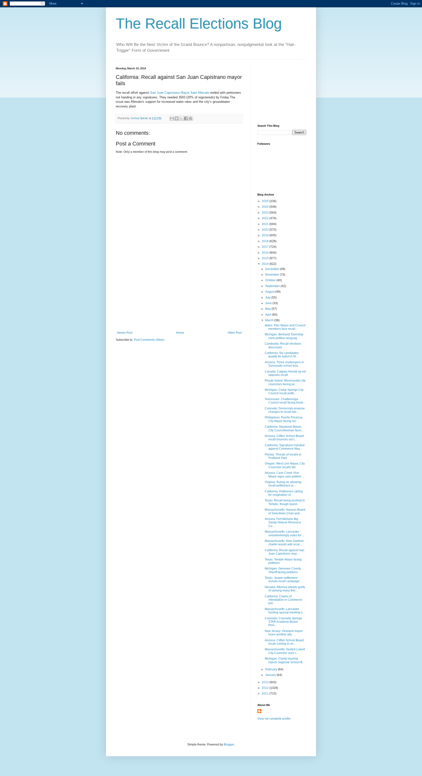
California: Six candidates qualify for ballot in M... (282, 354)
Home (180, 332)
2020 (265, 229)
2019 (265, 235)
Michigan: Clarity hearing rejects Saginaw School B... (285, 660)
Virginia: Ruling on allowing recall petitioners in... (283, 483)
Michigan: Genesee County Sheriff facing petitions (283, 570)
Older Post (235, 332)
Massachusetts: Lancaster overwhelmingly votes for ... (284, 533)
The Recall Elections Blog (199, 23)
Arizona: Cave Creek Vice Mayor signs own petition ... (284, 474)
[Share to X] (181, 118)
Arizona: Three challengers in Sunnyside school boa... (284, 364)
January (271, 675)
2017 (265, 246)
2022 (265, 218)
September (273, 286)
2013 (265, 682)
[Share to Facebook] (185, 118)
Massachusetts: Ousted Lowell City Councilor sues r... (285, 651)
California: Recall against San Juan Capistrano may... (284, 551)
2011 (265, 693)
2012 (265, 688)
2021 (265, 224)
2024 (265, 206)
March (269, 320)
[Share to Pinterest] (190, 118)
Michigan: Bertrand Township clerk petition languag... (284, 336)
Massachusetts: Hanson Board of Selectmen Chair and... (285, 511)
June (269, 303)
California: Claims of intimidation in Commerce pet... (283, 600)
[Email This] (171, 118)
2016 (265, 252)
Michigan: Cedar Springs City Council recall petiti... (284, 391)
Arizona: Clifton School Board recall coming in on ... (284, 642)
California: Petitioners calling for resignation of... (284, 493)
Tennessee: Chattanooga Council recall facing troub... (285, 400)
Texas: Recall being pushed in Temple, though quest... (285, 502)
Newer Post (124, 332)
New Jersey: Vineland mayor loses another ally (284, 632)
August (270, 291)
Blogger (229, 744)
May (268, 308)
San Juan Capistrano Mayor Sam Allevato (179, 92)
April (268, 314)
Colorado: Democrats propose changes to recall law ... (285, 410)
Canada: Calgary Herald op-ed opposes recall (285, 373)
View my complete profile (274, 718)
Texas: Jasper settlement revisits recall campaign (282, 579)
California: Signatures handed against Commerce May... (285, 447)
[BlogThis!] (176, 118)
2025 (265, 201)
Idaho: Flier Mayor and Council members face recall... (285, 327)
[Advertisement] (179, 294)
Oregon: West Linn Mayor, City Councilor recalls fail (285, 465)
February (271, 669)
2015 (265, 258)
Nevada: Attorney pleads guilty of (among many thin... (285, 588)
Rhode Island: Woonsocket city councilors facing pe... (285, 382)
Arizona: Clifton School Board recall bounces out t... (284, 437)
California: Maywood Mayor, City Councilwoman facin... (284, 428)
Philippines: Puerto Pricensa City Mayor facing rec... (283, 419)
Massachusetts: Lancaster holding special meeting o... (285, 610)
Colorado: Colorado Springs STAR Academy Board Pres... (283, 622)
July (268, 297)
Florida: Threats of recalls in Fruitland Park (283, 456)
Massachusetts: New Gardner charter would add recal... (284, 542)
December (272, 269)
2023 (265, 212)
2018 (265, 241)
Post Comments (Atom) (149, 339)
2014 (265, 264)
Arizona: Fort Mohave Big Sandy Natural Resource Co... (283, 522)
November (272, 274)
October (270, 280)
